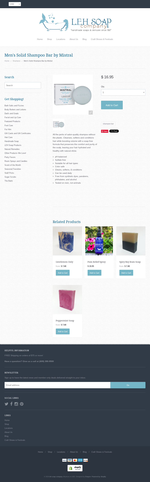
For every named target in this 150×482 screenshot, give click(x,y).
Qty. (103, 86)
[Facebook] (11, 404)
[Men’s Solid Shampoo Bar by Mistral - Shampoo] (58, 124)
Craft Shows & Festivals (102, 39)
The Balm (9, 181)
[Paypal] (64, 460)
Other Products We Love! (15, 153)
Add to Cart (112, 105)
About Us (74, 39)
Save (106, 131)
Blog (84, 39)
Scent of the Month (13, 165)
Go (128, 385)
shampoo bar (108, 124)
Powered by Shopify (99, 476)
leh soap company (56, 476)
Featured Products (12, 121)
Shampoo (16, 61)
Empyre (88, 476)
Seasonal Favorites (13, 169)
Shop (49, 39)
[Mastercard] (75, 460)
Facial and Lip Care (13, 117)
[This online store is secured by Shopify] (75, 468)
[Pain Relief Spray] (99, 241)
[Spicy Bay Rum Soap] (130, 241)
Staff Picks (9, 173)
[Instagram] (16, 404)
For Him (8, 129)
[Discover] (85, 460)
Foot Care (9, 125)
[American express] (80, 460)
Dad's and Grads (12, 113)
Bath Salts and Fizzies (14, 105)
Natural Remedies (12, 149)
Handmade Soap (12, 141)
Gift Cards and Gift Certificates (18, 133)
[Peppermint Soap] (67, 299)
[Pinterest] (21, 404)
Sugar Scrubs (10, 177)
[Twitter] (6, 404)
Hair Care (8, 137)
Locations (60, 39)
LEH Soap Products (13, 145)
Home (40, 39)
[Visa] (69, 460)
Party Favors (10, 157)
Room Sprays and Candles (16, 161)
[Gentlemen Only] (67, 241)
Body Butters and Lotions (15, 109)
